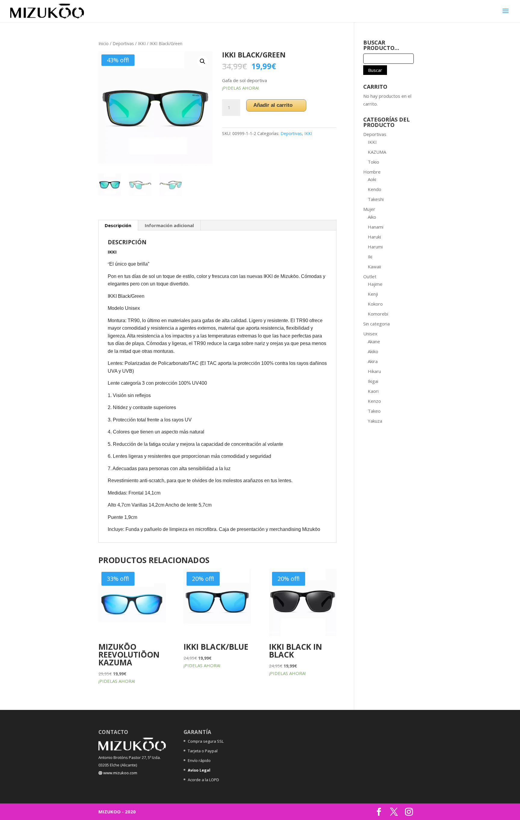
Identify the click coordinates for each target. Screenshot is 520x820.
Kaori (373, 391)
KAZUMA (377, 152)
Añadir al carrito (272, 105)
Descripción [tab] (118, 225)
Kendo (374, 189)
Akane (374, 341)
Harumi (375, 247)
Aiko (372, 217)
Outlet (369, 276)
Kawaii (374, 267)
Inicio (103, 43)
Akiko (373, 351)
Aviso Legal (199, 770)
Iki (370, 257)
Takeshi (376, 199)
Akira (373, 361)
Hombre (372, 172)
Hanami (375, 227)
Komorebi (378, 314)
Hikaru (374, 371)
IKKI (142, 43)
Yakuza (375, 421)
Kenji (373, 294)
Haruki (374, 237)
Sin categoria (376, 324)
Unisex (370, 334)
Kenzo (374, 401)
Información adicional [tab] (169, 225)
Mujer (369, 209)
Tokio (373, 162)
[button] (202, 61)
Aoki (372, 179)
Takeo (374, 411)
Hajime (375, 284)
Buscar (375, 70)
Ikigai (373, 381)
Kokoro (375, 304)
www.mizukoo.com (119, 772)
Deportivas (123, 43)
